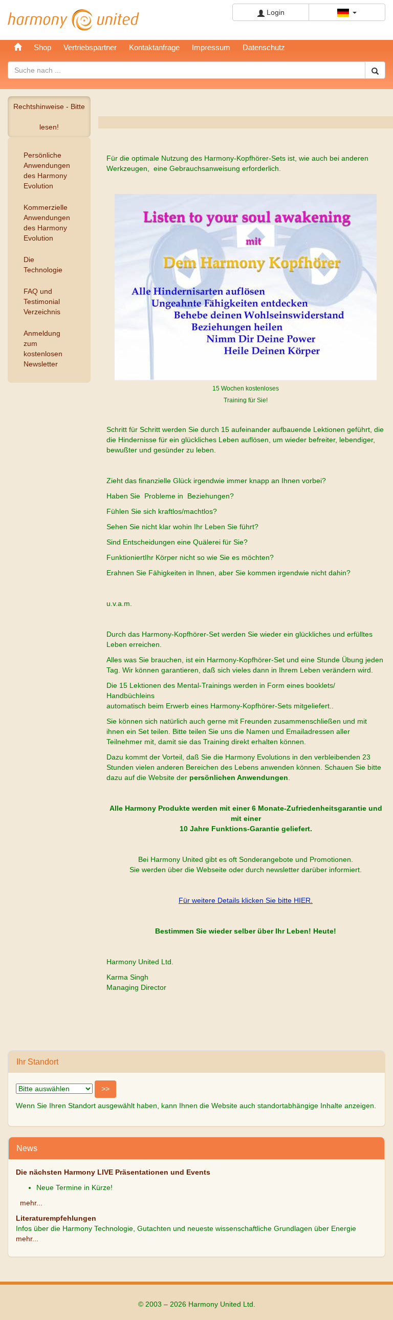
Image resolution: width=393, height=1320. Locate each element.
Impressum (211, 47)
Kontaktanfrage (154, 47)
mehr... (31, 1203)
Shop (42, 47)
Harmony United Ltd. (74, 20)
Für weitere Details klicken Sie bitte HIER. (246, 900)
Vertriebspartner (90, 47)
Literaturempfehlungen (56, 1218)
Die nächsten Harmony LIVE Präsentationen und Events (113, 1172)
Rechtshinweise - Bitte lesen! (49, 116)
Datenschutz (264, 47)
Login (275, 12)
